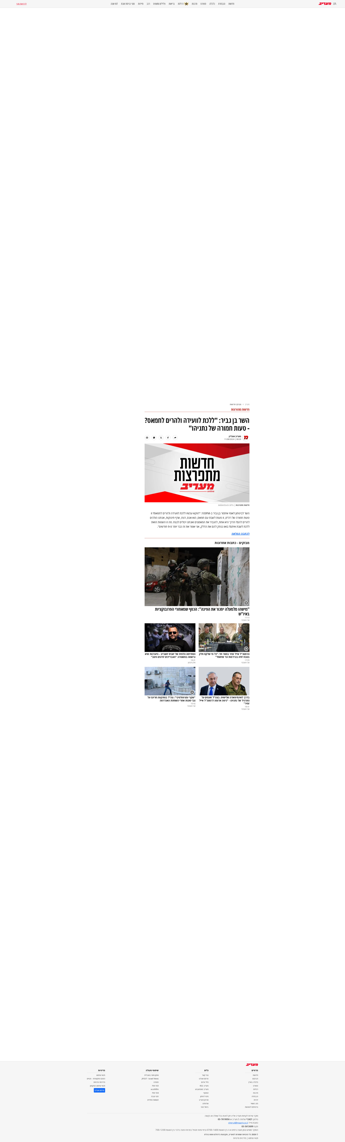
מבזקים (255, 1078)
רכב (148, 3)
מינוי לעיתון (204, 1096)
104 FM (155, 1093)
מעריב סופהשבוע (201, 1089)
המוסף (205, 1093)
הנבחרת (221, 3)
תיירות (140, 3)
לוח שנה (114, 3)
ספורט (203, 3)
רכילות (181, 4)
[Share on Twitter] (161, 437)
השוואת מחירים (153, 1100)
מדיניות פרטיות (99, 1082)
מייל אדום (204, 1082)
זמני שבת (155, 1096)
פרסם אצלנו (203, 1078)
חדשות (231, 3)
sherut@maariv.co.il (238, 1122)
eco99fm (155, 1089)
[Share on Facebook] (168, 437)
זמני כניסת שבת (128, 3)
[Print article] (147, 437)
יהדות (256, 1100)
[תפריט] (334, 4)
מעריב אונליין (235, 436)
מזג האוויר (254, 1103)
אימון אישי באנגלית (151, 1075)
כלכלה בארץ (253, 1082)
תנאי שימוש (100, 1075)
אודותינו (205, 1103)
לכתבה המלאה (240, 534)
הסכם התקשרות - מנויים (96, 1078)
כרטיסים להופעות (251, 1107)
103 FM (155, 1085)
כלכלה (212, 3)
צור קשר (205, 1075)
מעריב (247, 404)
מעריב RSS (204, 1085)
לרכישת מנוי (21, 3)
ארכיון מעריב (203, 1100)
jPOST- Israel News (150, 1078)
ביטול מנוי (204, 1107)
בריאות (172, 3)
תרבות (194, 3)
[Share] (175, 437)
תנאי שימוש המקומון (97, 1085)
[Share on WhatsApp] (154, 437)
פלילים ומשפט (159, 3)
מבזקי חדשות (235, 404)
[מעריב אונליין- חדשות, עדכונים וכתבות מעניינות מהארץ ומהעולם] (325, 4)
